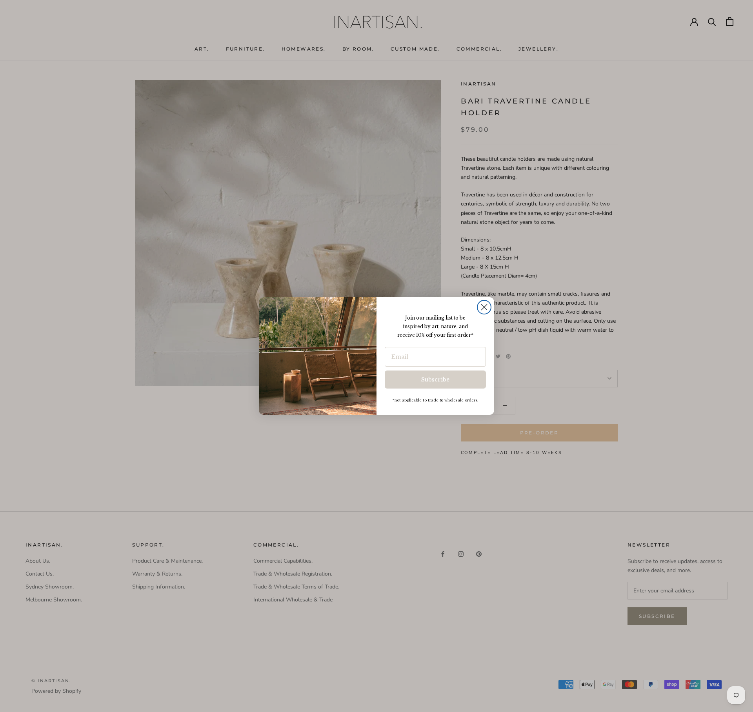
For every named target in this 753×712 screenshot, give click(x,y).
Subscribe (435, 379)
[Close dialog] (484, 307)
